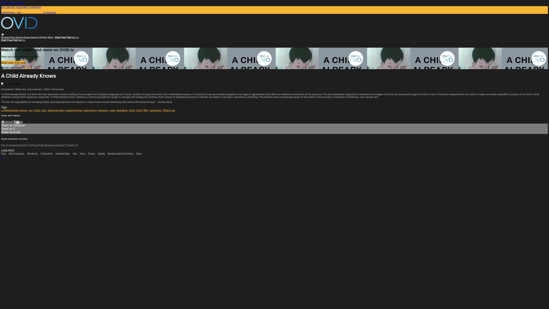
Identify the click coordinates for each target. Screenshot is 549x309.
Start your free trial (13, 62)
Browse (5, 37)
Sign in (75, 37)
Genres (20, 37)
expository (90, 110)
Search (35, 37)
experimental (74, 110)
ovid (112, 110)
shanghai (121, 110)
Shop (3, 153)
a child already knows (14, 110)
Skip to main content (12, 2)
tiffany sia (169, 110)
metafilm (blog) (63, 153)
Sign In (21, 40)
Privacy (92, 153)
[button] (3, 34)
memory (103, 110)
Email (19, 122)
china (37, 110)
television (155, 110)
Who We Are (32, 153)
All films (43, 37)
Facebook (7, 122)
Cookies (101, 153)
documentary (56, 110)
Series (27, 37)
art (30, 110)
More (50, 37)
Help (75, 153)
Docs (13, 37)
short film (142, 110)
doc (44, 110)
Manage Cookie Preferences (121, 153)
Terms (82, 153)
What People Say (16, 153)
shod (132, 110)
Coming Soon (47, 153)
